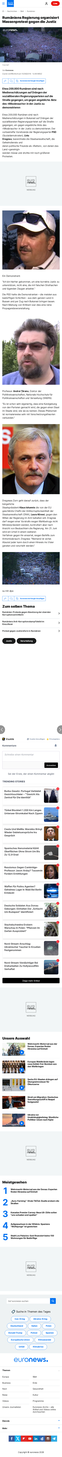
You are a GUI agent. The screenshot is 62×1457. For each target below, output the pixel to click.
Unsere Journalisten (11, 1407)
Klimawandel (44, 1339)
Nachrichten (12, 11)
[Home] (3, 11)
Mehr (4, 1428)
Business (6, 1382)
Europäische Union (20, 1339)
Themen (6, 1370)
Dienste (6, 1421)
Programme (38, 1401)
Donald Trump (15, 1333)
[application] (31, 44)
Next (4, 1389)
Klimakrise (38, 1346)
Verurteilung (26, 641)
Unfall (22, 1346)
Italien (34, 1326)
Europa (5, 1377)
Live (55, 3)
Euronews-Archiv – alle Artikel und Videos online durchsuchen (44, 1409)
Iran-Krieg (20, 1319)
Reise (4, 1395)
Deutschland (17, 1326)
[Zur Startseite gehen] (10, 3)
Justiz (9, 641)
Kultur (35, 1395)
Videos (5, 1401)
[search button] (53, 1301)
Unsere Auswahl (16, 1038)
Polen (48, 1326)
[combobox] (31, 1301)
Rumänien (31, 11)
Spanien (50, 1333)
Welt (22, 11)
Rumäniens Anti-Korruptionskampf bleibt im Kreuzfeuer (23, 622)
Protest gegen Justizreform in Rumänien (21, 631)
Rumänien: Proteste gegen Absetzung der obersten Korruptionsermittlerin (26, 613)
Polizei (34, 1333)
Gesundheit (38, 1389)
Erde (35, 1382)
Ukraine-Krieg (40, 1319)
